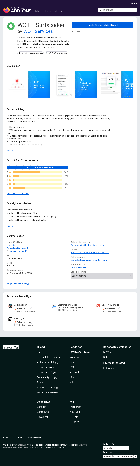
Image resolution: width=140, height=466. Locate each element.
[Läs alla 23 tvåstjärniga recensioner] (37, 184)
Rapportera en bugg (48, 387)
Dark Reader (20, 305)
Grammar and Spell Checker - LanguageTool (70, 306)
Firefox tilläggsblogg (48, 357)
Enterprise (108, 368)
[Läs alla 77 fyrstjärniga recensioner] (37, 176)
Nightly (107, 352)
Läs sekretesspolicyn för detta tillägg (89, 260)
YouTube (75, 411)
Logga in (133, 3)
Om (38, 352)
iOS (72, 367)
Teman (48, 11)
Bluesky (74, 422)
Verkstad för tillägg (47, 362)
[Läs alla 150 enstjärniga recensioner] (37, 188)
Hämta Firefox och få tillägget (103, 25)
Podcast (74, 427)
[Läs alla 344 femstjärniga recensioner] (37, 172)
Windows (75, 357)
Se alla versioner (79, 267)
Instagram (75, 406)
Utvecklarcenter (46, 367)
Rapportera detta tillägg (18, 283)
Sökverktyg (98, 245)
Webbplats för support (17, 248)
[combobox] (117, 10)
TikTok (74, 416)
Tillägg (38, 11)
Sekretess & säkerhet (81, 245)
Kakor (19, 438)
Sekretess (8, 438)
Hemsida (11, 245)
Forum (40, 382)
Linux (73, 377)
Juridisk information (35, 438)
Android (74, 372)
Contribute (43, 411)
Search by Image (110, 305)
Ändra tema (108, 452)
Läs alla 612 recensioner (18, 193)
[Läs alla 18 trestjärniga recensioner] (37, 180)
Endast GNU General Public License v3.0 (90, 252)
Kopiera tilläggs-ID (18, 251)
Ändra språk (108, 444)
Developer (42, 416)
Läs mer (10, 226)
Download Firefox (80, 352)
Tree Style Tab (21, 318)
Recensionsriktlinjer (47, 392)
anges (20, 445)
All (71, 382)
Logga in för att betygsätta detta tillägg (37, 167)
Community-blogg (47, 377)
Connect (41, 406)
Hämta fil (76, 31)
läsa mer (11, 150)
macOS (74, 362)
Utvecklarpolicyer (46, 372)
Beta (105, 357)
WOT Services (38, 31)
